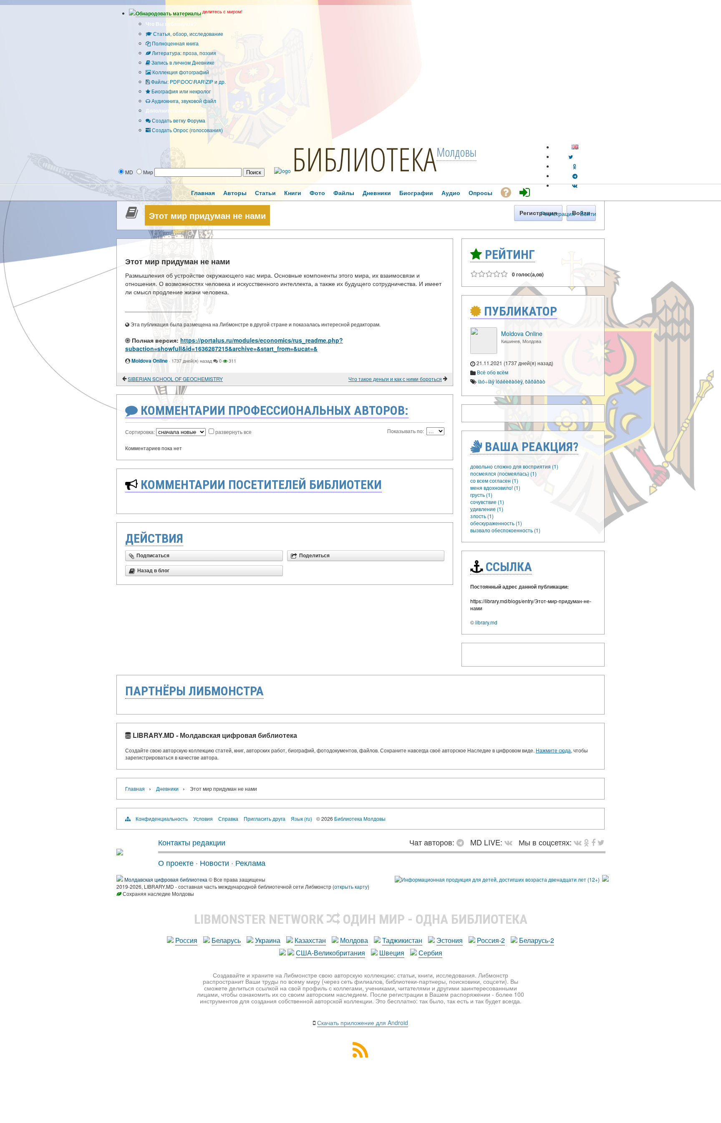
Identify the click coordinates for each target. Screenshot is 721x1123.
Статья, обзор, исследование (187, 33)
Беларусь (226, 940)
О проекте (176, 862)
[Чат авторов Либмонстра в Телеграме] (574, 175)
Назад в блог (153, 571)
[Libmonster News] (601, 842)
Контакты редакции (191, 842)
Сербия (430, 953)
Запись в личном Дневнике (182, 62)
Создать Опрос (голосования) (187, 129)
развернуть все (233, 431)
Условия (203, 818)
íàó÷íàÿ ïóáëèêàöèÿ (500, 381)
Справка (228, 818)
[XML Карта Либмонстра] (360, 1055)
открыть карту (351, 886)
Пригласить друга (264, 818)
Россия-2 (491, 940)
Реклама (250, 862)
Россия (186, 940)
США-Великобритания (330, 953)
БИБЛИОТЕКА (364, 159)
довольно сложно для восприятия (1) (514, 466)
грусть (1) (481, 494)
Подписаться (152, 556)
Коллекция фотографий (180, 71)
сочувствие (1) (487, 501)
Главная (135, 788)
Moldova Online (149, 360)
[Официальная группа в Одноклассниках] (575, 166)
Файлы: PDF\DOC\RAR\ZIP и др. (188, 81)
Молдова (354, 940)
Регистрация (558, 213)
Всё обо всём (492, 372)
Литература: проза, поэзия (183, 52)
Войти (588, 213)
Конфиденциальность (162, 818)
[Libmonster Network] (497, 879)
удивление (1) (486, 508)
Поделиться (314, 556)
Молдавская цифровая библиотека (165, 879)
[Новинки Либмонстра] (586, 842)
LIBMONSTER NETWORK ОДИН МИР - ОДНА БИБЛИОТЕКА (360, 919)
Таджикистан (402, 940)
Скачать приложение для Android (362, 1022)
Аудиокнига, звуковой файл (183, 100)
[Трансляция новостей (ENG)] (570, 156)
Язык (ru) (301, 818)
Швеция (391, 953)
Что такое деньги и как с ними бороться (395, 378)
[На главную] (119, 852)
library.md (486, 622)
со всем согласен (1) (494, 480)
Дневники (167, 788)
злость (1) (482, 515)
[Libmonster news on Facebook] (593, 842)
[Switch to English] (575, 146)
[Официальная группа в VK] (574, 185)
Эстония (449, 940)
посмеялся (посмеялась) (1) (503, 473)
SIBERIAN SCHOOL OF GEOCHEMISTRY (175, 378)
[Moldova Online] (483, 351)
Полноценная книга (175, 43)
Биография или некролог (180, 91)
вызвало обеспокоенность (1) (505, 530)
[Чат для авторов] (462, 842)
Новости (214, 862)
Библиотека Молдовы (360, 818)
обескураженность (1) (496, 522)
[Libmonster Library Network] (605, 879)
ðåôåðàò (535, 381)
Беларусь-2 (536, 940)
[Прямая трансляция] (510, 842)
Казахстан (310, 940)
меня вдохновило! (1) (495, 487)
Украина (267, 940)
